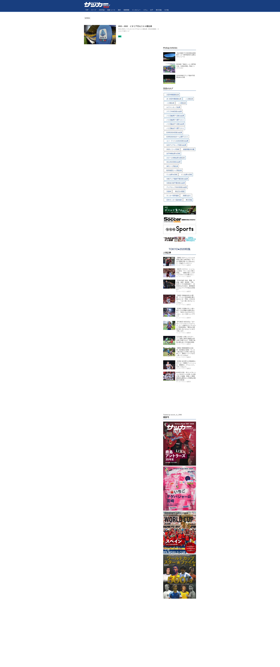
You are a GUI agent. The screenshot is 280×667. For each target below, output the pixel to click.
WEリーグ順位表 (172, 166)
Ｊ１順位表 (189, 99)
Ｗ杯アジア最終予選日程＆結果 (177, 179)
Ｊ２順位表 (170, 103)
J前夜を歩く (187, 195)
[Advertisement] (179, 30)
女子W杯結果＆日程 (173, 153)
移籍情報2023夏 (188, 149)
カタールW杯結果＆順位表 (175, 158)
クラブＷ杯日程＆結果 (174, 111)
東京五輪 (189, 200)
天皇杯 (168, 191)
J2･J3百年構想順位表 (173, 99)
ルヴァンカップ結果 (173, 107)
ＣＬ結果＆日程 (171, 174)
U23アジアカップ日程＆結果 (176, 145)
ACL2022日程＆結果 (173, 162)
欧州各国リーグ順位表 (174, 170)
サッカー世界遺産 (172, 195)
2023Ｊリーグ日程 (172, 149)
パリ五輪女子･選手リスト (175, 128)
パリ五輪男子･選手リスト (175, 120)
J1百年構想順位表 (172, 95)
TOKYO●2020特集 (180, 249)
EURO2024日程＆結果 (174, 132)
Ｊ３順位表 (182, 103)
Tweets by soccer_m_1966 (172, 415)
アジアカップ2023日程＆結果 (176, 187)
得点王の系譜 (179, 191)
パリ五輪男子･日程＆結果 (175, 116)
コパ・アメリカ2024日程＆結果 (177, 141)
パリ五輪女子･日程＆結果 (175, 124)
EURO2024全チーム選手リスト (177, 137)
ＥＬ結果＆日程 (186, 174)
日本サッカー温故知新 (174, 200)
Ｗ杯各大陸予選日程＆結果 (175, 183)
